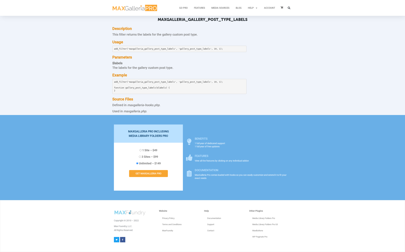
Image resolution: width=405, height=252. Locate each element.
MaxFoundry (167, 230)
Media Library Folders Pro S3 (265, 224)
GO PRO (183, 7)
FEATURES (199, 7)
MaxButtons (257, 230)
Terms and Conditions (172, 224)
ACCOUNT (269, 7)
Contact (210, 230)
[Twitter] (116, 239)
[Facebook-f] (122, 239)
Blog (239, 7)
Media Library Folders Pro (263, 218)
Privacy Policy (168, 218)
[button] (289, 8)
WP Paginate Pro (259, 237)
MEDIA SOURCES (220, 7)
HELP (251, 7)
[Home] (135, 8)
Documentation (214, 218)
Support (210, 224)
